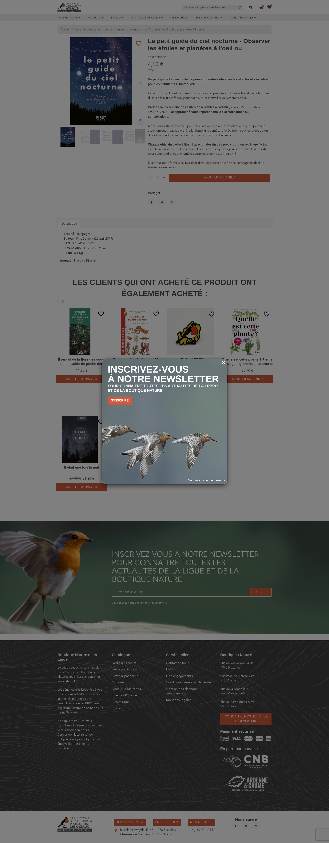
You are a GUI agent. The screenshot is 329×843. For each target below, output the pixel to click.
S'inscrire (120, 400)
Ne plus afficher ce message (206, 480)
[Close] (223, 362)
